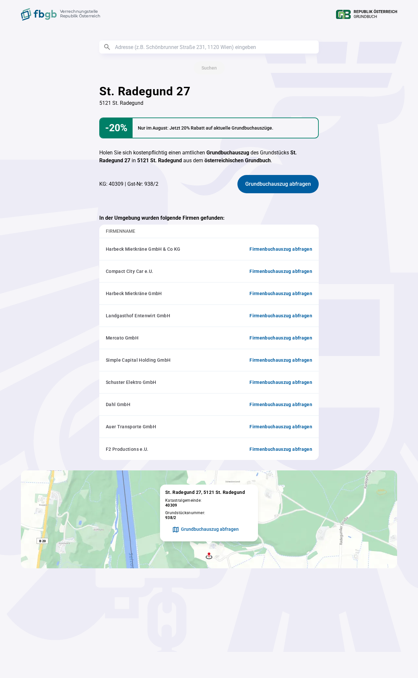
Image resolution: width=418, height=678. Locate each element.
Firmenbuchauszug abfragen (280, 249)
